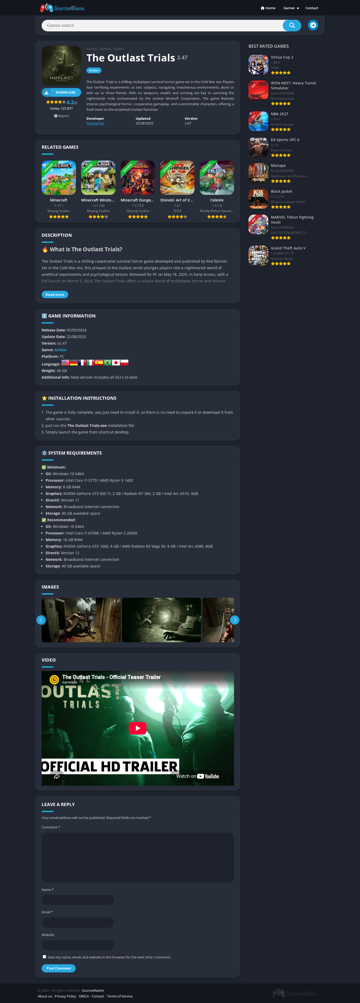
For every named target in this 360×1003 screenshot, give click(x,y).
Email (47, 912)
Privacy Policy (65, 996)
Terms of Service (120, 996)
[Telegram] (313, 25)
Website (48, 934)
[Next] (235, 620)
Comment (51, 827)
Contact (311, 8)
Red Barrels (95, 123)
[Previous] (41, 620)
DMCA (84, 996)
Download (66, 92)
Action (119, 48)
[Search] (292, 25)
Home (270, 8)
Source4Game (93, 990)
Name (48, 889)
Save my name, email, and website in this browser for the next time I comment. (109, 957)
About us (45, 996)
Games (289, 8)
